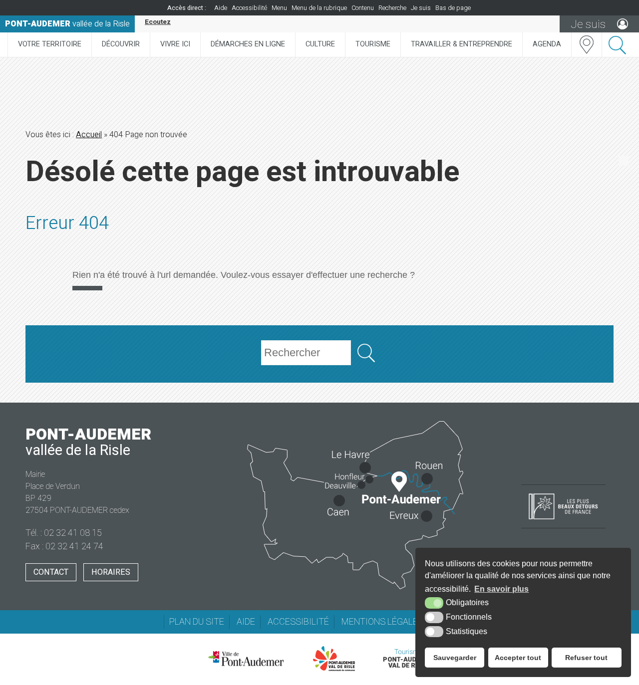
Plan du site (196, 622)
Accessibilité (249, 7)
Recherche (392, 7)
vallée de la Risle (67, 24)
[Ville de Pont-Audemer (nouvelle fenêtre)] (246, 659)
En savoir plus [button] (501, 589)
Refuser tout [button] (586, 658)
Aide (220, 7)
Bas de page (453, 7)
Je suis (421, 7)
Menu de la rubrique (319, 7)
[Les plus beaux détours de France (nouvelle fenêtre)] (563, 520)
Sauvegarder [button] (454, 658)
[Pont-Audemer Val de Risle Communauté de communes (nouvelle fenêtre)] (334, 659)
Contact (50, 572)
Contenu (362, 7)
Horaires (110, 572)
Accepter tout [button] (518, 658)
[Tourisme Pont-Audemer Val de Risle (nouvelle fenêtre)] (408, 659)
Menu (279, 7)
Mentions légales (382, 622)
